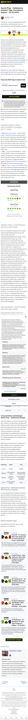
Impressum (14, 710)
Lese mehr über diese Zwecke (10, 391)
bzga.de (7, 696)
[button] (25, 317)
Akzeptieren (14, 395)
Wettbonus (11, 719)
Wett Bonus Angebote (19, 115)
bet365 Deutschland (11, 135)
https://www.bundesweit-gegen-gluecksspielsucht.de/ (14, 698)
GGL (14, 708)
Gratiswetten (21, 719)
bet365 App (11, 177)
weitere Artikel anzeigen (14, 639)
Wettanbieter (5, 719)
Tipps (1, 719)
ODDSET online (17, 161)
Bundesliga (16, 719)
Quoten (26, 719)
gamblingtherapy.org (15, 696)
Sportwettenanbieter (11, 60)
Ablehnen (14, 403)
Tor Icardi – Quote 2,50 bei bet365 (14, 165)
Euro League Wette (10, 70)
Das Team (14, 712)
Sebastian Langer (15, 651)
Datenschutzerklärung (14, 709)
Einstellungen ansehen (14, 399)
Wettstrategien (14, 713)
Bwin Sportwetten (20, 62)
